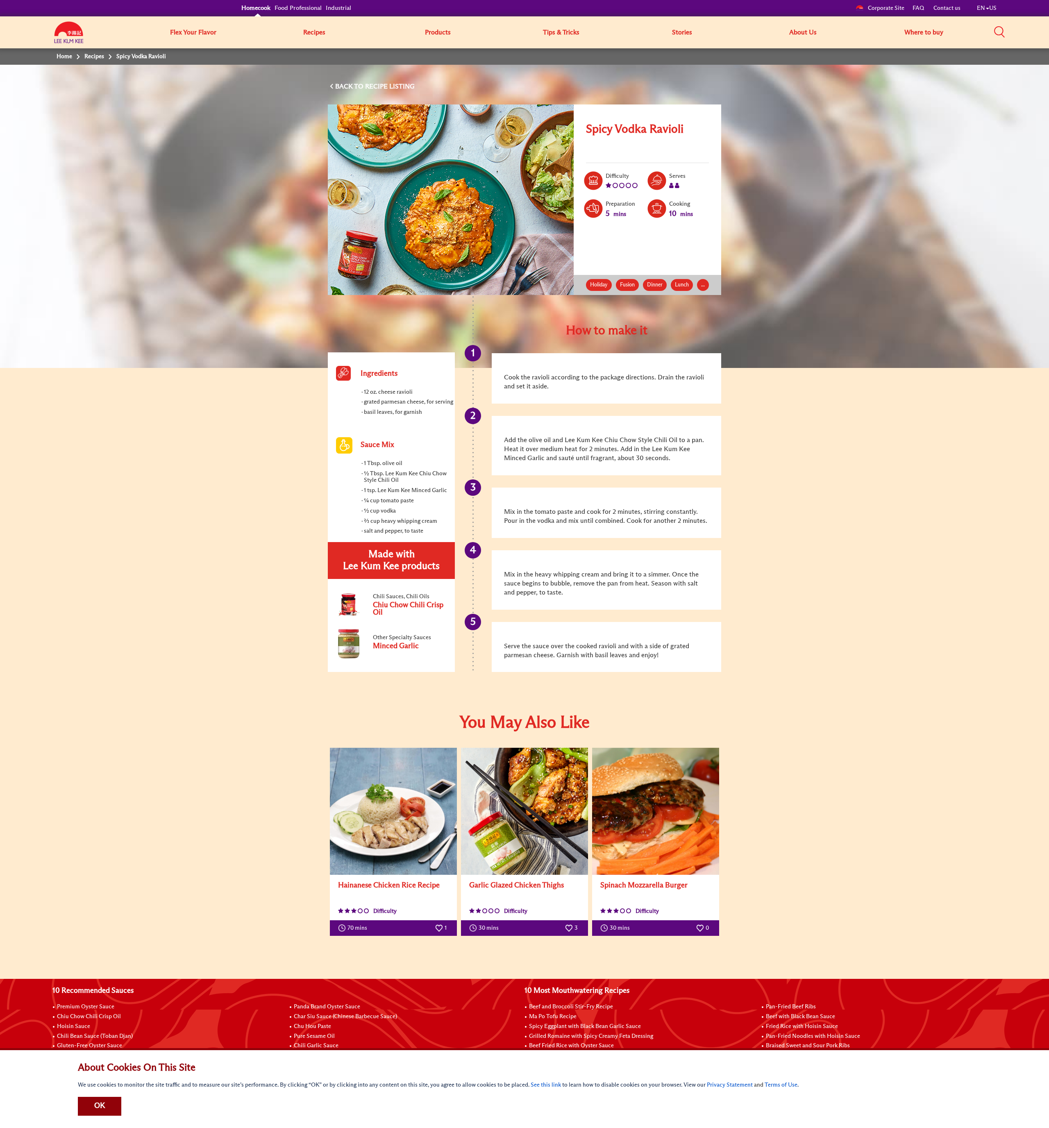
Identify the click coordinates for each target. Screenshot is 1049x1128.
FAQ (919, 8)
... (703, 285)
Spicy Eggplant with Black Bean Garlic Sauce (585, 1026)
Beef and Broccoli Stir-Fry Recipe (571, 1007)
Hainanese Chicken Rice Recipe (389, 885)
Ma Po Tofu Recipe (553, 1016)
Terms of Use (781, 1085)
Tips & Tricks (561, 32)
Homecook (255, 8)
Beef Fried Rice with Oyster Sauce (571, 1046)
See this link (546, 1085)
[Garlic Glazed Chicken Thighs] (524, 811)
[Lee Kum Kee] (68, 37)
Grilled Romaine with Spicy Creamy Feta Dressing (591, 1036)
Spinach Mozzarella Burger (644, 885)
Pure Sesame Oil (314, 1036)
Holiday (599, 285)
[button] (999, 32)
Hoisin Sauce (73, 1026)
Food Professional (298, 8)
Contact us (946, 8)
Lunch (682, 285)
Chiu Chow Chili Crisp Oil (89, 1016)
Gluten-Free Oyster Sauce (89, 1046)
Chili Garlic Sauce (316, 1046)
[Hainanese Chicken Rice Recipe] (393, 811)
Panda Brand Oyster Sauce (327, 1007)
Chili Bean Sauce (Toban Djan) (95, 1036)
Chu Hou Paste (312, 1026)
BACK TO (350, 86)
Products (438, 32)
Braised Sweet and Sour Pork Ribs (808, 1046)
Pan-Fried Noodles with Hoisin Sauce (813, 1036)
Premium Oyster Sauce (85, 1007)
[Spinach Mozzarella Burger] (655, 811)
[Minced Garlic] (391, 657)
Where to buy (923, 32)
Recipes (314, 32)
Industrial (338, 8)
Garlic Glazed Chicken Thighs (516, 885)
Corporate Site (886, 8)
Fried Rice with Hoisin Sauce (802, 1026)
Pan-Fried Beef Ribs (791, 1007)
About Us (803, 32)
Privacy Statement (730, 1085)
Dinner (655, 285)
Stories (682, 32)
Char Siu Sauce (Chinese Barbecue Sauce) (345, 1016)
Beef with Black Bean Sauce (800, 1016)
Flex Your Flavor (193, 32)
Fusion (627, 285)
